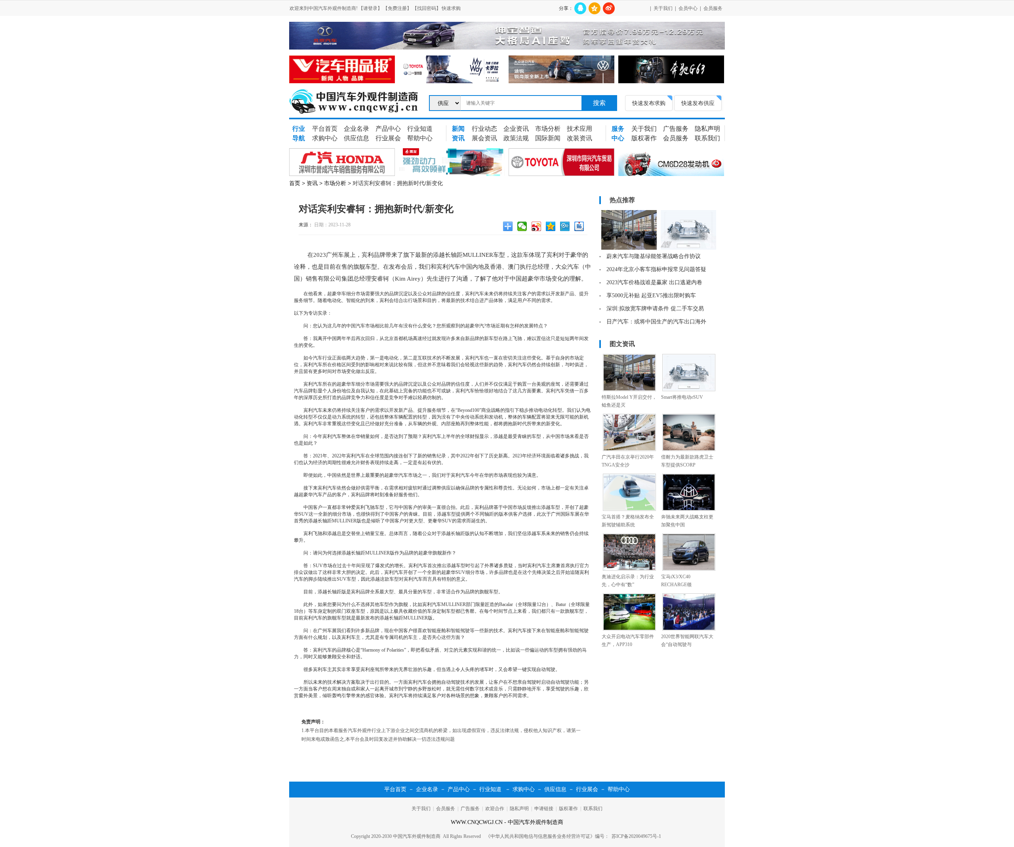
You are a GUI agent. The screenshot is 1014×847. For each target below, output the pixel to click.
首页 (294, 183)
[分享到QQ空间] (594, 8)
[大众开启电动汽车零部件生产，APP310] (629, 629)
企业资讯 (516, 128)
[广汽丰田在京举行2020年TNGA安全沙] (629, 449)
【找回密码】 (426, 8)
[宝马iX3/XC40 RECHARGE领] (688, 569)
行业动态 (484, 128)
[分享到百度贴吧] (580, 227)
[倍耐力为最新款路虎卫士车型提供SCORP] (688, 449)
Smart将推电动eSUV (682, 397)
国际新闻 (547, 138)
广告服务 (675, 128)
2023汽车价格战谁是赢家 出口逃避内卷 (654, 282)
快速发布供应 (698, 103)
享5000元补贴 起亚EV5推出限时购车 (651, 295)
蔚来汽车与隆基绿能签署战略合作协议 (653, 256)
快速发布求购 (648, 103)
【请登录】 (370, 8)
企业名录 (356, 128)
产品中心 (388, 128)
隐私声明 (707, 128)
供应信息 (356, 138)
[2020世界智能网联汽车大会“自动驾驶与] (688, 629)
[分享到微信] (523, 227)
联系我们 (707, 138)
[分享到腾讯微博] (566, 227)
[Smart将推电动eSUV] (688, 389)
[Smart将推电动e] (688, 248)
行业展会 (388, 138)
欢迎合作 (494, 808)
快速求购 (451, 8)
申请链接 (543, 808)
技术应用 (579, 128)
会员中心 (688, 8)
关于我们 (663, 8)
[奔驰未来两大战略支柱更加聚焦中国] (688, 509)
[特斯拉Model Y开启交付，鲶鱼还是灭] (629, 389)
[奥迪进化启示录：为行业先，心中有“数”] (629, 569)
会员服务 (712, 8)
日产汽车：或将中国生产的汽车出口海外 (656, 322)
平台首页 (324, 128)
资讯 (312, 183)
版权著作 (644, 138)
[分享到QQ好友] (580, 8)
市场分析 (547, 128)
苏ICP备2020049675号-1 (636, 836)
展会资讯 (484, 138)
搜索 (599, 102)
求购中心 (324, 138)
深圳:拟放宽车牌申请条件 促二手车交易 (655, 309)
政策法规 (516, 138)
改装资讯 (579, 138)
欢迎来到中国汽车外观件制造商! (324, 8)
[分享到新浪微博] (609, 8)
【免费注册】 (397, 8)
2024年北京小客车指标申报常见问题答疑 (656, 269)
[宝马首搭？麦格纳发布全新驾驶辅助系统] (629, 509)
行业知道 (420, 128)
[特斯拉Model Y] (629, 248)
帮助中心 (420, 138)
